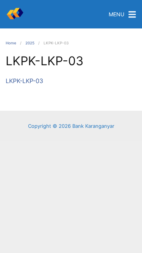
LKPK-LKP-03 (24, 81)
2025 (29, 43)
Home (11, 43)
